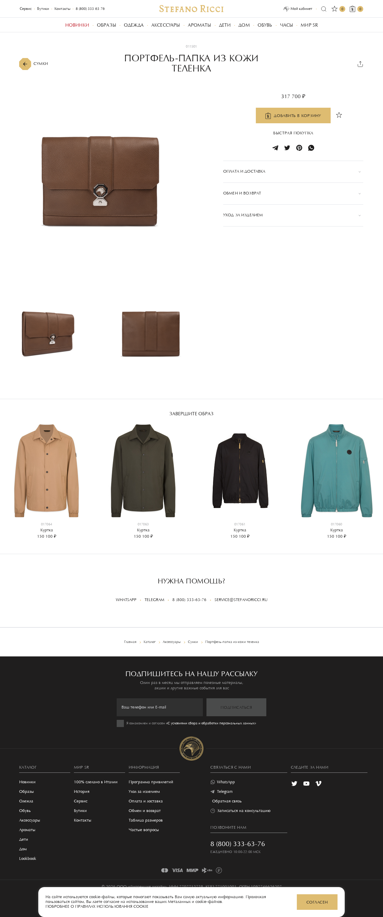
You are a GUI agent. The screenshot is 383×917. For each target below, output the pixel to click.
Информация (144, 768)
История (81, 792)
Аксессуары (29, 821)
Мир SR (81, 768)
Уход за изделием (144, 792)
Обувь (25, 811)
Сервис (26, 9)
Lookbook (27, 859)
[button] (9, 477)
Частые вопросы (144, 830)
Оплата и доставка (146, 801)
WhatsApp (126, 600)
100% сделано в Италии (96, 782)
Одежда (26, 801)
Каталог (28, 768)
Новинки (27, 782)
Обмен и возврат (145, 811)
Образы (26, 792)
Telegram (154, 600)
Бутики (43, 9)
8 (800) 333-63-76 (90, 9)
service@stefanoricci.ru (241, 600)
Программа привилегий (151, 782)
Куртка (46, 530)
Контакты (62, 9)
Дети (23, 840)
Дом (23, 849)
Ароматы (27, 830)
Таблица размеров (146, 821)
